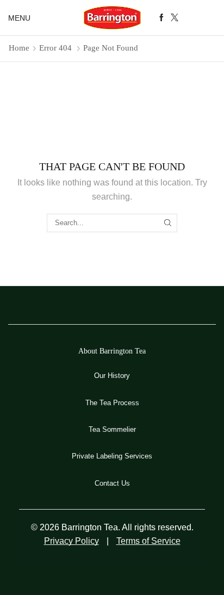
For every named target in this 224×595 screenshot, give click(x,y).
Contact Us (112, 483)
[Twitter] (174, 18)
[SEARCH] (168, 223)
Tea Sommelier (112, 429)
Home (19, 48)
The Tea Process (112, 403)
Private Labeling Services (112, 456)
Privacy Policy (71, 541)
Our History (112, 375)
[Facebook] (161, 18)
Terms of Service (148, 541)
